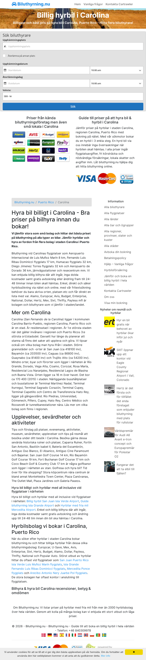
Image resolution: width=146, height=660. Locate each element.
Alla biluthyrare (114, 207)
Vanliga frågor (93, 4)
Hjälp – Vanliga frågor (118, 264)
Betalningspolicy (115, 258)
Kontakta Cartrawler (119, 4)
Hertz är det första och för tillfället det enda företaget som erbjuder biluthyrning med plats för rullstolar (125, 405)
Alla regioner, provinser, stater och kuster (118, 235)
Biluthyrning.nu (33, 4)
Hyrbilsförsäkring (115, 270)
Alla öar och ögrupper (119, 225)
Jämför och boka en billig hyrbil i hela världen (117, 280)
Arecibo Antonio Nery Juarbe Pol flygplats (58, 573)
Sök (73, 106)
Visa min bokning (115, 303)
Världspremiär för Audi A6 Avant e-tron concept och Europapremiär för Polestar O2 (124, 443)
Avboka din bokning (117, 252)
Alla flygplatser (114, 213)
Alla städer (111, 246)
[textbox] (73, 46)
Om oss (109, 297)
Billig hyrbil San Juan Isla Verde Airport (53, 501)
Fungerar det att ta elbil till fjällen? (125, 469)
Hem (77, 4)
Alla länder (111, 219)
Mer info (105, 655)
